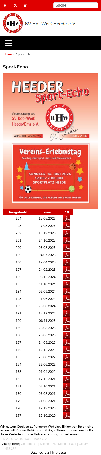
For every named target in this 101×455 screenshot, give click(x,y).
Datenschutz (40, 452)
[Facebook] (5, 6)
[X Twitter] (15, 6)
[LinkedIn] (25, 6)
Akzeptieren (11, 444)
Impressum (60, 452)
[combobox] (75, 5)
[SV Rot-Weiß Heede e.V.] (53, 43)
